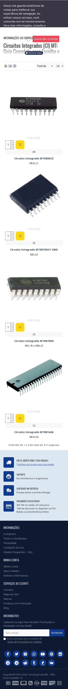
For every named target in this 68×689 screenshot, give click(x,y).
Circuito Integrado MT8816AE (34, 432)
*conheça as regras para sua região (35, 464)
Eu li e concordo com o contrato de (24, 640)
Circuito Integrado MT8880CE (34, 158)
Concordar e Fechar (46, 39)
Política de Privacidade (17, 33)
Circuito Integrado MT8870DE (34, 341)
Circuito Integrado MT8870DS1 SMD (34, 249)
